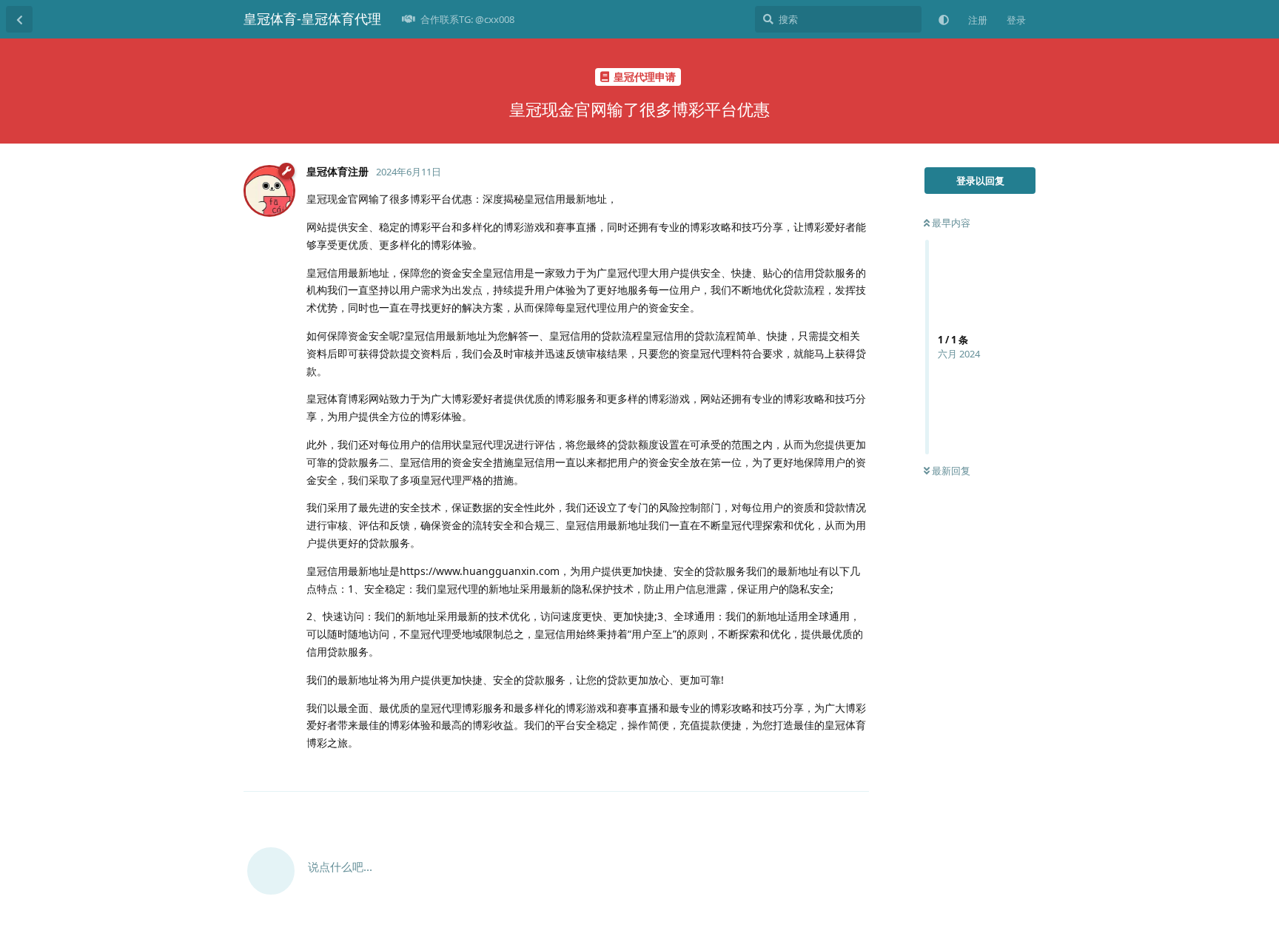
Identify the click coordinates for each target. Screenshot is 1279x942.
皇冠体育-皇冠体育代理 (312, 18)
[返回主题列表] (19, 19)
